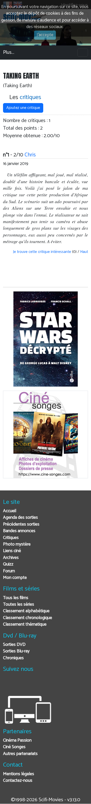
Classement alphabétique (26, 611)
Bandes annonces (19, 531)
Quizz (8, 564)
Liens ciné (12, 551)
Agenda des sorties (20, 517)
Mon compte (15, 577)
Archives (11, 557)
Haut (84, 252)
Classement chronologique (27, 618)
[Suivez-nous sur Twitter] (20, 685)
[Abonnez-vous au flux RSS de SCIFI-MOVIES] (45, 685)
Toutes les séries (18, 604)
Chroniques (13, 658)
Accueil (9, 511)
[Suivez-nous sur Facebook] (8, 685)
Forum (9, 571)
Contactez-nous (17, 780)
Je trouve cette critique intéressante (41, 252)
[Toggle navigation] (82, 53)
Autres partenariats (20, 754)
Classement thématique (25, 624)
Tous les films (15, 598)
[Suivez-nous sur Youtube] (33, 685)
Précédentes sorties (21, 524)
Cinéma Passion (17, 740)
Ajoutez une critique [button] (23, 107)
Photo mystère (17, 544)
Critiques (11, 537)
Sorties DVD (14, 644)
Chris (30, 154)
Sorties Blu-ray (16, 651)
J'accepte (45, 35)
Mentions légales (18, 774)
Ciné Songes (14, 747)
